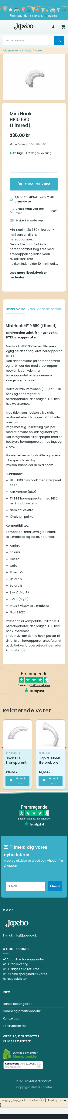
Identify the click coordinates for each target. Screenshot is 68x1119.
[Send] (59, 40)
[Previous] (3, 756)
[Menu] (5, 27)
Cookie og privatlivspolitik (22, 1011)
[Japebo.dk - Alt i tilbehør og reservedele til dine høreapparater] (24, 26)
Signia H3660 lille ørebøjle (49, 760)
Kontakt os (11, 1018)
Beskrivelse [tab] (15, 309)
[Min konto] (53, 27)
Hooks (38, 50)
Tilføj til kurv (37, 184)
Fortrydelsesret (14, 1026)
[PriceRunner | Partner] (23, 1065)
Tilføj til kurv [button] (20, 781)
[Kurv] (63, 27)
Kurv (19, 1081)
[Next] (65, 756)
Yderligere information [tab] (47, 309)
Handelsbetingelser (17, 1004)
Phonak (27, 50)
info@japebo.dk (25, 935)
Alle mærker (11, 50)
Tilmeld (54, 886)
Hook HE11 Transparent (16, 760)
